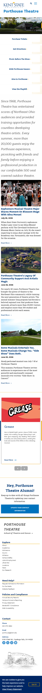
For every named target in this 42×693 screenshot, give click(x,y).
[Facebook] (4, 642)
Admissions (6, 550)
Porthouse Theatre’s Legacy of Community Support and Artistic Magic (19, 278)
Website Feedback (8, 589)
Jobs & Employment (9, 560)
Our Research (6, 570)
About (4, 545)
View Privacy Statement (12, 689)
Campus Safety (7, 557)
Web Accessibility (8, 608)
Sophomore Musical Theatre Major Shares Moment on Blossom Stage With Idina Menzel (20, 211)
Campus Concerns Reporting (12, 600)
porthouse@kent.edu (9, 632)
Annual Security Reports (10, 597)
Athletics (5, 555)
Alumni (4, 553)
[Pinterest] (15, 642)
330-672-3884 (7, 626)
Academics (6, 548)
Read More (5, 243)
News (4, 567)
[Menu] (35, 3)
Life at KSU (5, 562)
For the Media (6, 586)
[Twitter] (8, 642)
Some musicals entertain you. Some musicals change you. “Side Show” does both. (20, 350)
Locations (5, 565)
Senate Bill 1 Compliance (10, 605)
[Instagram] (11, 642)
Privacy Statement (8, 602)
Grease (9, 427)
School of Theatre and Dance (17, 533)
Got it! (34, 684)
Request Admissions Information (13, 583)
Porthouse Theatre (21, 11)
